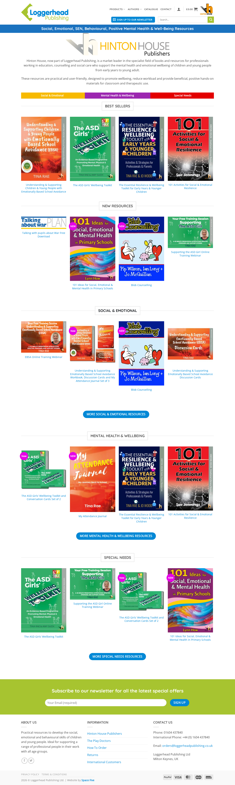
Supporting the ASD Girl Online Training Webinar (190, 253)
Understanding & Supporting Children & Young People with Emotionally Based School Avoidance (43, 188)
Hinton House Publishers (104, 734)
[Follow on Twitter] (31, 761)
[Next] (213, 158)
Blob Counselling (141, 285)
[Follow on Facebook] (24, 761)
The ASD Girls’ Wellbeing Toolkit (92, 185)
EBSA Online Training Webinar (43, 357)
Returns (92, 755)
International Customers (104, 762)
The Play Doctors (99, 741)
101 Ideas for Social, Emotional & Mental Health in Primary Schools (92, 286)
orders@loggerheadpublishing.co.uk (187, 746)
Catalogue (151, 9)
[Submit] (211, 20)
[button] (179, 9)
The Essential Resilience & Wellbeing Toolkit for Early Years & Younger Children (141, 188)
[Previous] (21, 158)
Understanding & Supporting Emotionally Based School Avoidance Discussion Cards (190, 374)
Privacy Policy (30, 774)
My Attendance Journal (93, 516)
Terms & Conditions (54, 774)
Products (116, 9)
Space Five (88, 780)
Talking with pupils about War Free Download (43, 234)
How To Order (97, 748)
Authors (133, 9)
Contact (165, 9)
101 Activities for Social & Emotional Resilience (190, 186)
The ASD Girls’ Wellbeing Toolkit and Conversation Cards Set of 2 (43, 497)
